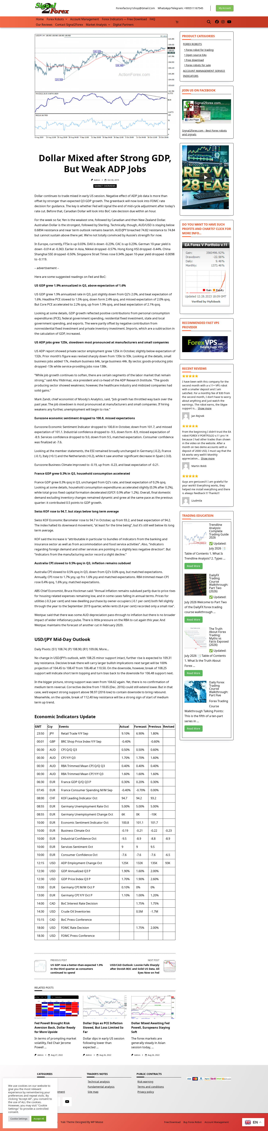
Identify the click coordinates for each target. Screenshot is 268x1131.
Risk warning (145, 1081)
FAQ (152, 19)
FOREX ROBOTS (192, 44)
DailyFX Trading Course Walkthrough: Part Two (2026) (218, 583)
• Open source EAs (195, 55)
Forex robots (55, 19)
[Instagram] (223, 22)
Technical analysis (99, 1081)
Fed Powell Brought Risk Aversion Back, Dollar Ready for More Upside (54, 1027)
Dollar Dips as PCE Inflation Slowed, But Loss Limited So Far (103, 1027)
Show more (204, 408)
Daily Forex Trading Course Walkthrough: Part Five (218, 688)
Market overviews (105, 185)
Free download (172, 1122)
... (45, 1047)
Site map (93, 1091)
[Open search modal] (209, 21)
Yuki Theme (68, 1122)
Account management (84, 19)
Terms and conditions (150, 1086)
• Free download (194, 60)
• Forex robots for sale (197, 65)
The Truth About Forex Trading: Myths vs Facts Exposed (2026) (219, 637)
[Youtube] (229, 22)
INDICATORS (190, 76)
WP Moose (97, 1122)
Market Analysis (96, 25)
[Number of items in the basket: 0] (177, 22)
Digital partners (123, 25)
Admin (97, 180)
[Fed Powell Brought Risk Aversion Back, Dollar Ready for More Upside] (56, 1007)
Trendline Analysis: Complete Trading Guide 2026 (219, 531)
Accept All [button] (39, 1118)
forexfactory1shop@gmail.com (135, 8)
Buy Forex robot (192, 1122)
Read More (193, 566)
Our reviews (44, 25)
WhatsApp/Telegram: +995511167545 (180, 8)
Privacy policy (145, 1091)
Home (40, 19)
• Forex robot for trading (199, 50)
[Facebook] (217, 22)
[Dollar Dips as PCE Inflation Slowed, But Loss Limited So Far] (105, 1007)
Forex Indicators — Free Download (124, 19)
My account (225, 8)
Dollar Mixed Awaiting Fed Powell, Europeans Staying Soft (150, 1027)
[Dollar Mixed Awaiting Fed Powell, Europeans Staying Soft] (153, 1007)
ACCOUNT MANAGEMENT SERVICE (204, 71)
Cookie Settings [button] (18, 1118)
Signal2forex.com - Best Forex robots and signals (204, 132)
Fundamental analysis (101, 1086)
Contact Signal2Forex (69, 25)
